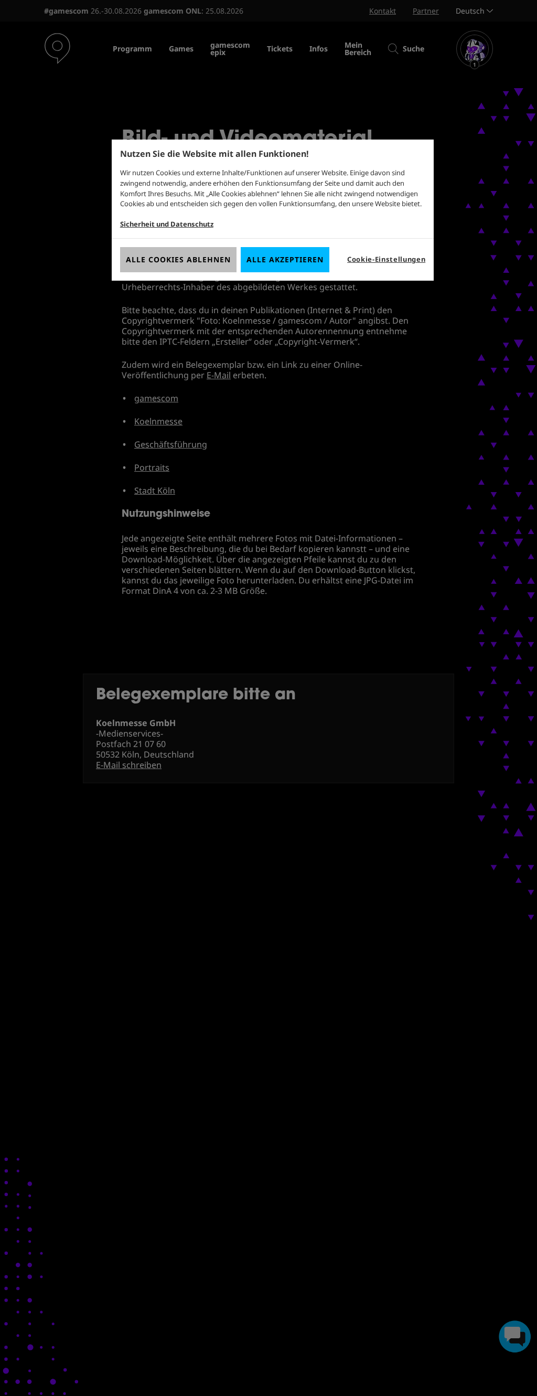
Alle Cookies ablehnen (178, 259)
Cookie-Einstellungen (386, 259)
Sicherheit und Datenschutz (166, 224)
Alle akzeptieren (285, 259)
